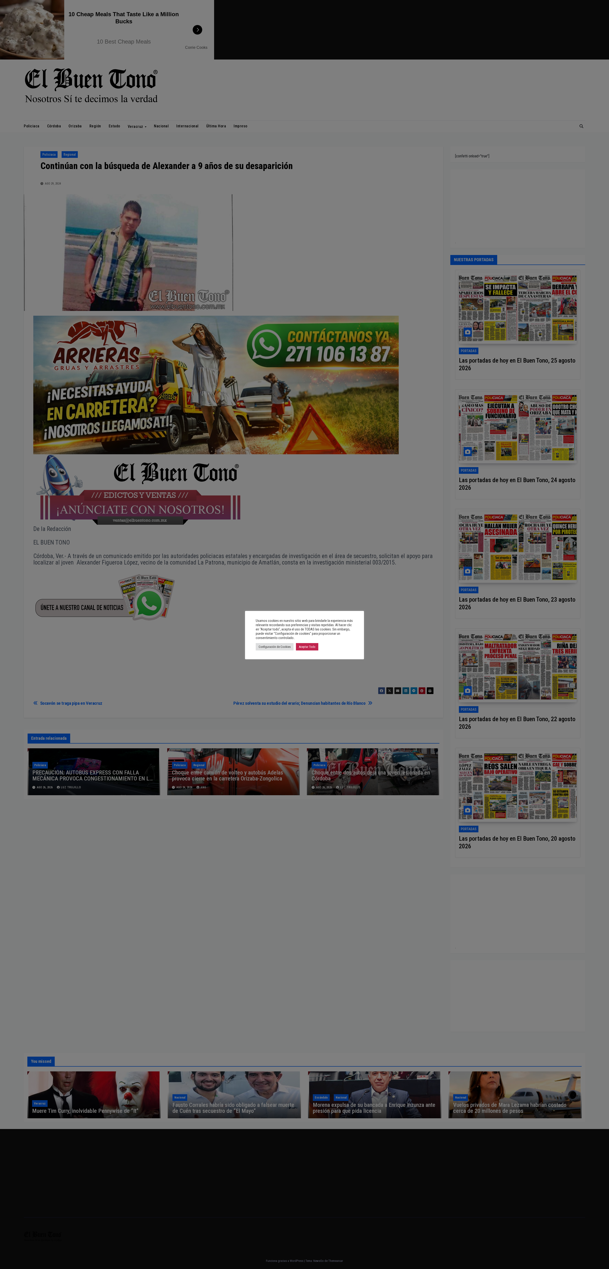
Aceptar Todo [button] (307, 647)
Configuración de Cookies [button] (275, 647)
